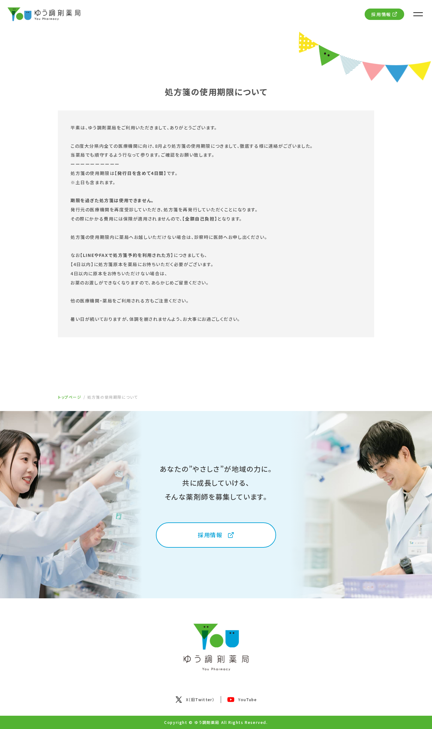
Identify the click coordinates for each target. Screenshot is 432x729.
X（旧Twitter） (200, 699)
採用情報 (381, 14)
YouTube (247, 699)
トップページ (70, 397)
